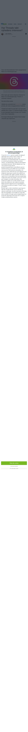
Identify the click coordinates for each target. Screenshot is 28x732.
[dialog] (14, 439)
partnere (9, 155)
